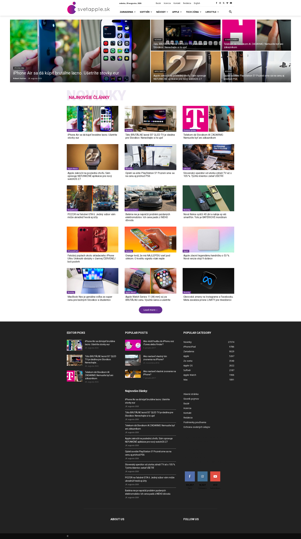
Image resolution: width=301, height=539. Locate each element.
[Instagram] (220, 3)
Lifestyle (187, 168)
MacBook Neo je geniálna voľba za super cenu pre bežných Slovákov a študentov (90, 298)
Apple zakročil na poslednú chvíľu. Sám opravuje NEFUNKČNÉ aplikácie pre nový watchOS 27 (90, 176)
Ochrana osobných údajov (196, 426)
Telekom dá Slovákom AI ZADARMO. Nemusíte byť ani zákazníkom (203, 136)
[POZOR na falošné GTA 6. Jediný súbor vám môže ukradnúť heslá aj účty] (92, 198)
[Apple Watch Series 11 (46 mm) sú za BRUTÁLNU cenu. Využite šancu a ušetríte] (150, 281)
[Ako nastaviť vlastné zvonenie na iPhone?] (133, 374)
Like (190, 472)
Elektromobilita (132, 210)
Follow (202, 472)
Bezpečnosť (72, 210)
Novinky (158, 40)
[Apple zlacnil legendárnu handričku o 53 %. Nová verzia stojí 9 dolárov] (208, 239)
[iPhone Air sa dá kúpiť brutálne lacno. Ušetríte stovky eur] (80, 51)
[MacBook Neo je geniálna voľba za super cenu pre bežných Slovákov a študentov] (92, 281)
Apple (186, 251)
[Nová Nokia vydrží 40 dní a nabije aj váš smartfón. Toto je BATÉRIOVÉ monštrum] (208, 198)
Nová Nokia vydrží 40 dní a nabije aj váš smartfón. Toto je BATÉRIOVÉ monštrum (205, 216)
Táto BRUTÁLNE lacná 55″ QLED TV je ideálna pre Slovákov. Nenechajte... (100, 359)
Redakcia (188, 417)
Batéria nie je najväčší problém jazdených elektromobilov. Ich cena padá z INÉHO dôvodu (147, 217)
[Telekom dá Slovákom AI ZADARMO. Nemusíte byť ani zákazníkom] (256, 35)
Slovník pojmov (191, 398)
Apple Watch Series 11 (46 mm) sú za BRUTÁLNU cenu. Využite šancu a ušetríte (147, 298)
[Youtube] (231, 3)
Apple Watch (160, 71)
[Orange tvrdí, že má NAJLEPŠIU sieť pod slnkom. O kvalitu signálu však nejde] (150, 239)
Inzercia (187, 408)
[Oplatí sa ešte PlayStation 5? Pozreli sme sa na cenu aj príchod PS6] (256, 66)
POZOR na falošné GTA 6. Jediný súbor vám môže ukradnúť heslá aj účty (91, 216)
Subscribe (215, 472)
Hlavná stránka (190, 394)
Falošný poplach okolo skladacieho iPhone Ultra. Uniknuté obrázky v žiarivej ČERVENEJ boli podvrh (91, 258)
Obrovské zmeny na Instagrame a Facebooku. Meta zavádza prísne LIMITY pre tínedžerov (208, 298)
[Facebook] (216, 3)
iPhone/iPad (19, 68)
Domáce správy (231, 40)
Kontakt (187, 412)
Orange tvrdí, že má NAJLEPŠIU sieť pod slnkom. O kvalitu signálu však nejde (147, 257)
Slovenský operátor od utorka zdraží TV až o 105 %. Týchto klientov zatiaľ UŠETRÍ (207, 175)
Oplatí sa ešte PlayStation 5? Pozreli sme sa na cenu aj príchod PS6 (149, 175)
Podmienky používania (194, 422)
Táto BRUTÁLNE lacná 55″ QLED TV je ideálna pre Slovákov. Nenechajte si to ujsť (150, 136)
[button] (230, 12)
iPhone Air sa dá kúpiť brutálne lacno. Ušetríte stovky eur (92, 136)
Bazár (186, 403)
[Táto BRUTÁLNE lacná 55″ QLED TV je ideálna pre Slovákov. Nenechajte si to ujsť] (186, 35)
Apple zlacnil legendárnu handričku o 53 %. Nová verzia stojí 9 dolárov (206, 257)
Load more (149, 309)
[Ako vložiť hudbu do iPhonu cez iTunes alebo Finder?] (133, 345)
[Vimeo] (227, 3)
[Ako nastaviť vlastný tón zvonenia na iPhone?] (133, 360)
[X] (224, 3)
